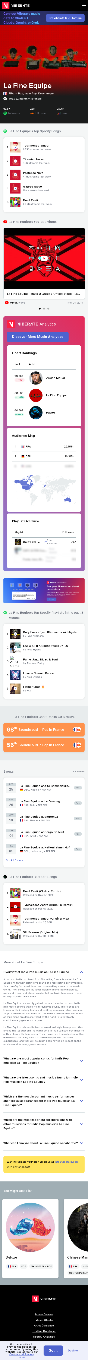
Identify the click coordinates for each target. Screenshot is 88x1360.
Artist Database (44, 1325)
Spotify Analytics (44, 1336)
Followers (68, 532)
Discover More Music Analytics (37, 336)
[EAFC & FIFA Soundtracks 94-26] (15, 647)
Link (45, 542)
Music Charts (44, 1320)
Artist (32, 364)
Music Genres (44, 1314)
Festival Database (44, 1331)
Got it (53, 1350)
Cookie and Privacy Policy (21, 1356)
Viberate (15, 5)
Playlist (19, 532)
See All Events (14, 860)
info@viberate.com (67, 1161)
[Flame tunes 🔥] (15, 688)
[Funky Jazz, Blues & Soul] (15, 661)
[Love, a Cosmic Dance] (15, 675)
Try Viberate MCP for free (65, 18)
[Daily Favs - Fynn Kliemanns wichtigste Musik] (15, 634)
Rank (18, 364)
